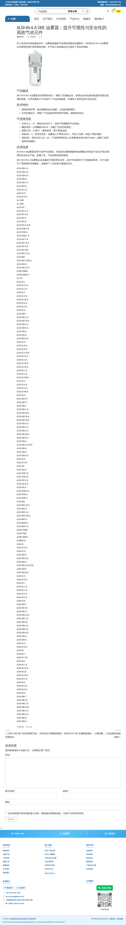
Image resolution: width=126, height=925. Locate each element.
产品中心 (75, 18)
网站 (7, 802)
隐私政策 (113, 919)
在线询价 (89, 851)
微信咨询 (10, 888)
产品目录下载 (91, 865)
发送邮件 (22, 888)
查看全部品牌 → (50, 873)
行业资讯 (61, 18)
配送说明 (89, 861)
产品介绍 (28, 727)
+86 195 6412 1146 (13, 893)
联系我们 (6, 873)
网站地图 (120, 919)
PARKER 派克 (50, 865)
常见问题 (89, 869)
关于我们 (48, 18)
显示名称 (10, 790)
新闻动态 (6, 865)
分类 (13, 18)
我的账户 (99, 18)
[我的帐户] (108, 11)
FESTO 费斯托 (50, 854)
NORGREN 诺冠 (50, 858)
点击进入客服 (106, 888)
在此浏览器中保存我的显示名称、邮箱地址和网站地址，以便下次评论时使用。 (47, 813)
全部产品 (6, 854)
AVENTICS (49, 869)
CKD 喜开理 (49, 861)
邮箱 (66, 790)
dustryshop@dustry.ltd (15, 896)
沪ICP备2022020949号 (99, 919)
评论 (8, 754)
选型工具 (6, 861)
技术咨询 (89, 854)
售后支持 (89, 858)
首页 (36, 18)
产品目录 (6, 858)
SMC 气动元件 (50, 851)
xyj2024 (33, 37)
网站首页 (6, 851)
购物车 (87, 18)
